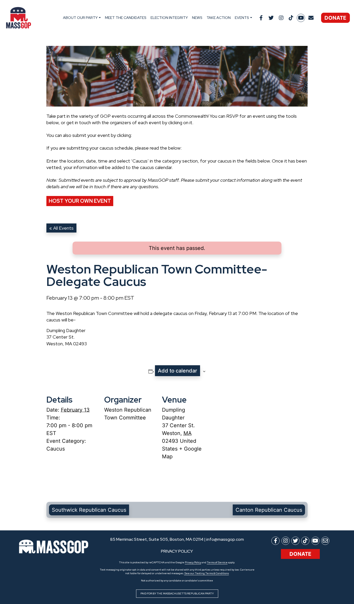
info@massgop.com (225, 539)
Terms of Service (217, 562)
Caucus (55, 449)
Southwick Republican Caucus (89, 510)
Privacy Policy (193, 562)
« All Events (61, 228)
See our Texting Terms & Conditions (206, 573)
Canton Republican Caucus (269, 510)
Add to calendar (177, 371)
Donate (335, 18)
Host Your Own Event (80, 201)
